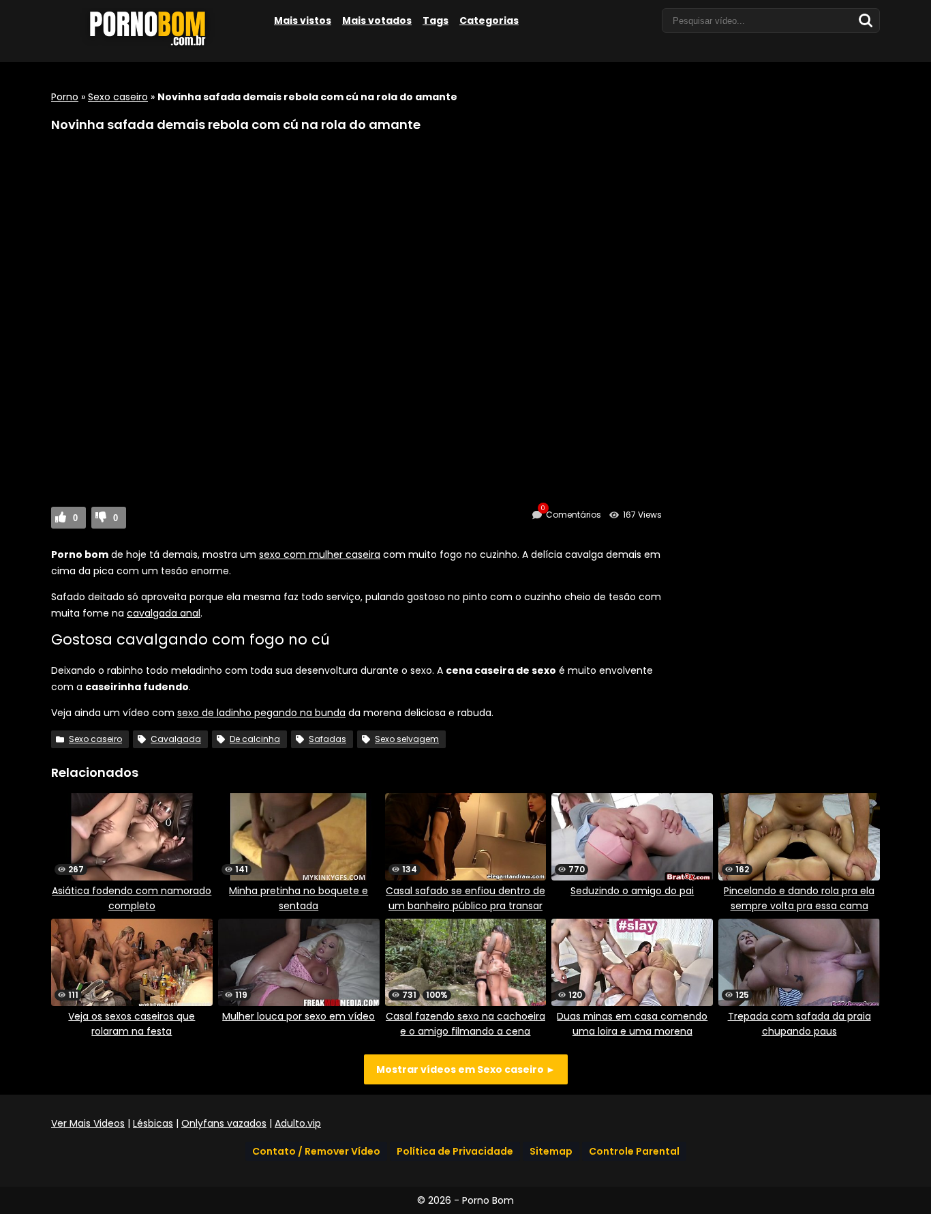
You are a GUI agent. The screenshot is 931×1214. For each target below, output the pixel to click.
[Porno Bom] (153, 46)
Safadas (327, 739)
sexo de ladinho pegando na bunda (261, 713)
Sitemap (551, 1151)
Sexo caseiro (118, 97)
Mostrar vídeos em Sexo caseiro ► (465, 1069)
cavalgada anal (163, 613)
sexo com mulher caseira (319, 554)
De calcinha (255, 739)
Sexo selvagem (407, 739)
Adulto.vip (298, 1123)
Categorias (489, 20)
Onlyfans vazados (223, 1123)
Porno (64, 97)
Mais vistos (302, 20)
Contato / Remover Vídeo (316, 1151)
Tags (435, 20)
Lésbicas (153, 1123)
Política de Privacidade (455, 1151)
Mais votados (377, 20)
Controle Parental (634, 1151)
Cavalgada (176, 739)
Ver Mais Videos (88, 1123)
